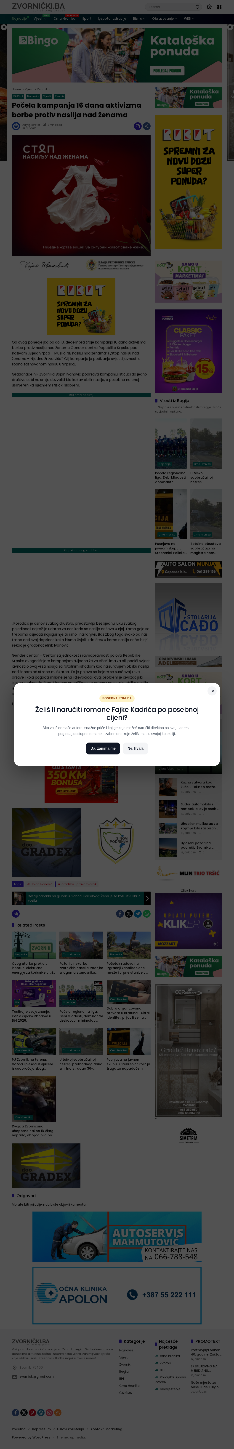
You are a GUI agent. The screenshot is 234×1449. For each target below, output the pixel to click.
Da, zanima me (103, 748)
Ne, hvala (136, 748)
